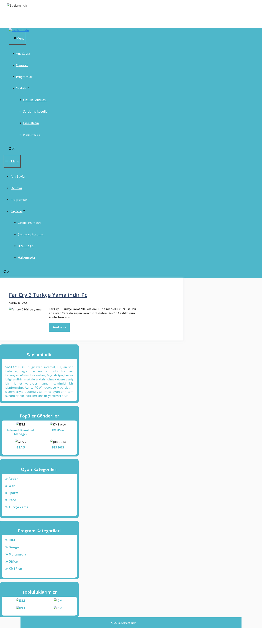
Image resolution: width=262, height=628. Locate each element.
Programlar (24, 77)
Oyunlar (22, 65)
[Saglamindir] (19, 30)
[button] (12, 149)
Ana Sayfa (23, 53)
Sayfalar (22, 88)
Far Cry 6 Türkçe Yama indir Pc (48, 295)
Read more (59, 327)
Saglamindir (19, 15)
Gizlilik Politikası (35, 100)
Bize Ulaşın (31, 123)
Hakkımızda (31, 135)
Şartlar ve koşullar (36, 111)
